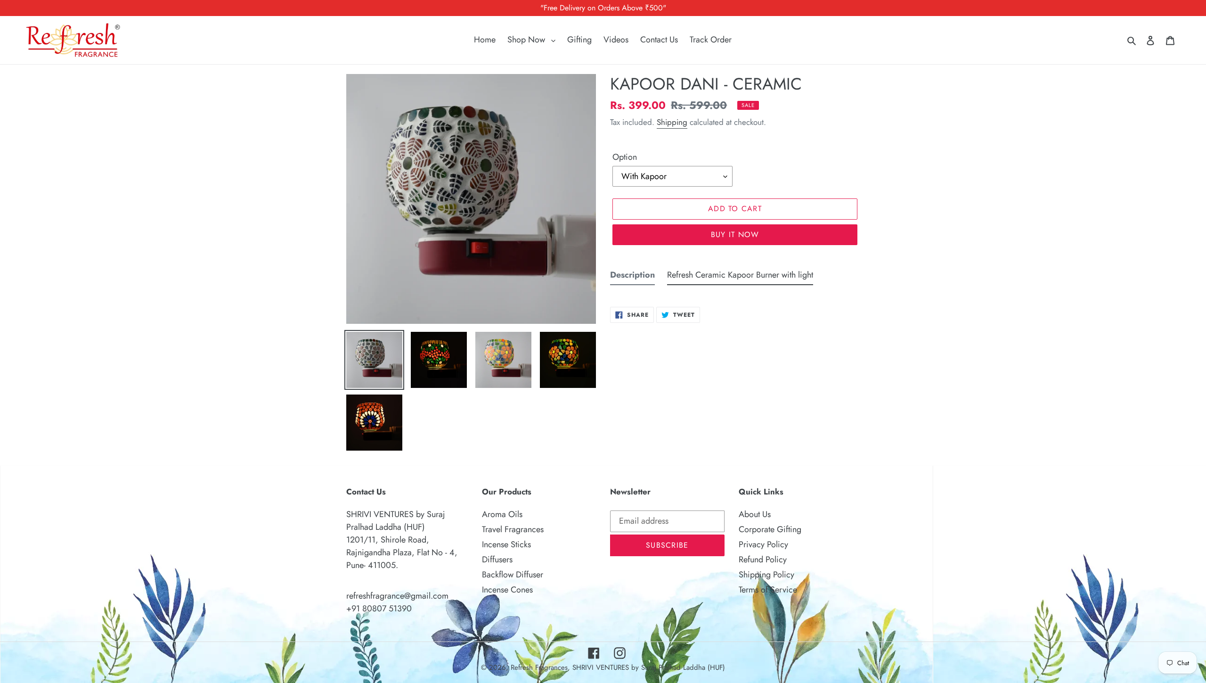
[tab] (632, 277)
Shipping (672, 122)
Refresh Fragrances (539, 667)
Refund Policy (763, 559)
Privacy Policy (763, 544)
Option (624, 157)
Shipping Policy (766, 574)
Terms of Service (768, 590)
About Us (755, 514)
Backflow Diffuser (512, 574)
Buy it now (735, 234)
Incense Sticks (506, 544)
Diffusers (497, 559)
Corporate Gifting (770, 529)
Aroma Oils (502, 514)
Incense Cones (507, 590)
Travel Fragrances (513, 529)
